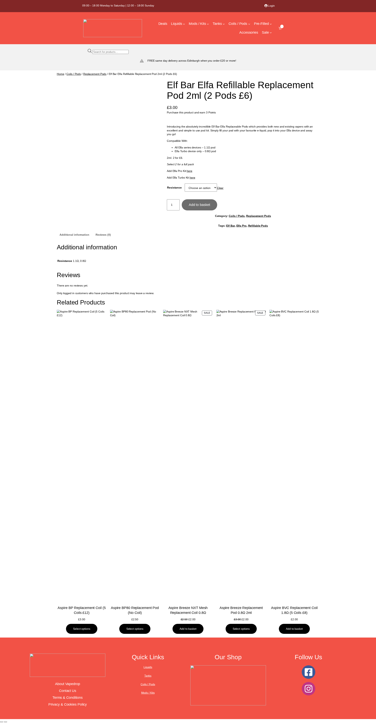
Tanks (148, 675)
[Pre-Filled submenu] (271, 24)
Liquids (148, 667)
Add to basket (199, 205)
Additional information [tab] (74, 234)
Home (60, 73)
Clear (220, 188)
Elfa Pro (241, 225)
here (189, 170)
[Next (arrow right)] (5, 721)
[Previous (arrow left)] (1, 721)
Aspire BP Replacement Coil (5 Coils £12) (82, 610)
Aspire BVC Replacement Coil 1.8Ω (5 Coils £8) (294, 610)
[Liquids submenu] (184, 24)
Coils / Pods (73, 73)
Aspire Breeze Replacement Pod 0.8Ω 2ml (241, 610)
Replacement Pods (94, 73)
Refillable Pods (258, 225)
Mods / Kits (148, 692)
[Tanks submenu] (224, 24)
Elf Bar (230, 225)
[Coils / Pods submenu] (249, 24)
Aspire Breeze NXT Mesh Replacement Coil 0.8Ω (188, 610)
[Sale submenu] (271, 32)
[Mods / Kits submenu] (208, 24)
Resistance (174, 187)
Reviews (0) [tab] (103, 234)
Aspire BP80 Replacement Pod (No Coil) (135, 610)
